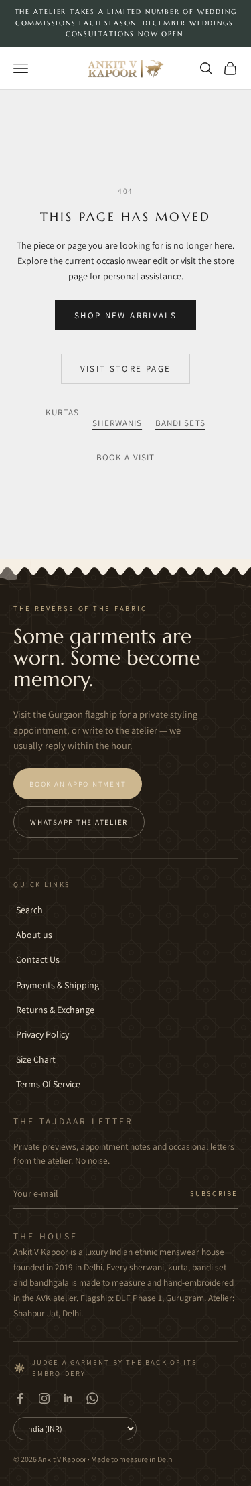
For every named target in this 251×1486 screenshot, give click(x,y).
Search (29, 910)
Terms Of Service (48, 1084)
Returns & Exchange (55, 1010)
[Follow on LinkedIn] (68, 1398)
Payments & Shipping (57, 985)
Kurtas (62, 412)
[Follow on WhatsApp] (92, 1398)
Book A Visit (125, 457)
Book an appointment (77, 784)
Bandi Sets (180, 423)
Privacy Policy (42, 1034)
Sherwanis (117, 423)
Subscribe (214, 1193)
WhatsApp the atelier (79, 822)
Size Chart (36, 1059)
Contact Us (38, 959)
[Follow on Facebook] (20, 1398)
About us (34, 935)
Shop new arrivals (125, 315)
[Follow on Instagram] (44, 1398)
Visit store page (125, 369)
